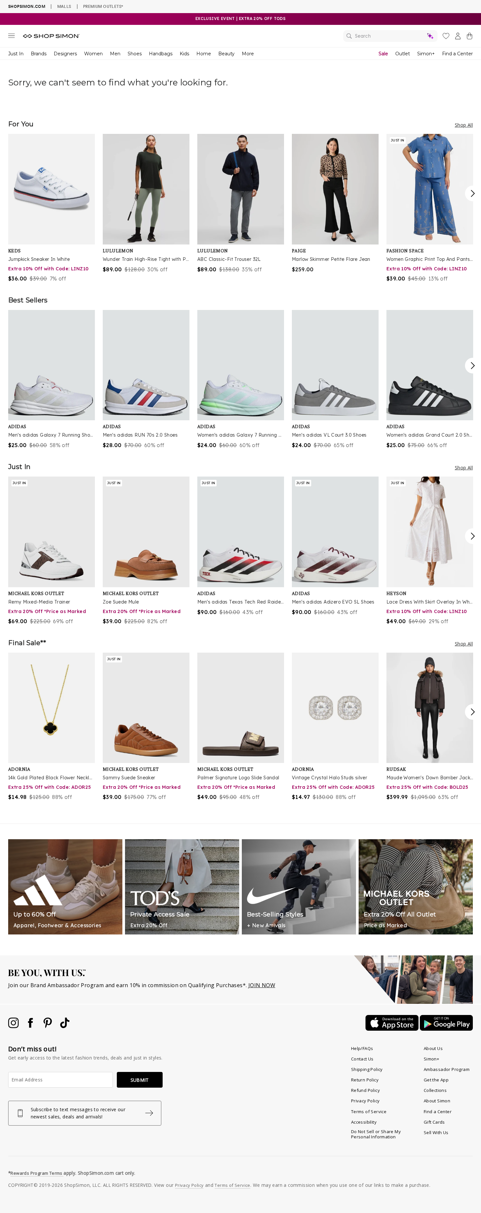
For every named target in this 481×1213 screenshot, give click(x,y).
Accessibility (364, 1122)
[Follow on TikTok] (65, 1026)
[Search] (390, 36)
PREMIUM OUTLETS (103, 6)
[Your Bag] (469, 37)
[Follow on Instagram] (14, 1026)
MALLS (64, 6)
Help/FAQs (362, 1048)
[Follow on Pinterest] (48, 1026)
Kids (184, 54)
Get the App (436, 1080)
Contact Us (362, 1059)
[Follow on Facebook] (31, 1026)
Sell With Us (436, 1132)
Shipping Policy (367, 1069)
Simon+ (426, 54)
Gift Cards (434, 1122)
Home (203, 54)
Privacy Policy (365, 1101)
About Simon (437, 1101)
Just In (16, 54)
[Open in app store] (392, 1028)
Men (115, 54)
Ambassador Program (447, 1069)
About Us (433, 1048)
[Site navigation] (11, 37)
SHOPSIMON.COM (26, 6)
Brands (38, 54)
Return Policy (365, 1080)
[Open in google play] (446, 1028)
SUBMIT (140, 1080)
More (248, 54)
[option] (51, 208)
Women (93, 54)
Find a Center (457, 54)
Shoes (135, 54)
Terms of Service (368, 1111)
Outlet (402, 54)
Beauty (226, 54)
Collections (435, 1090)
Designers (65, 54)
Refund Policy (365, 1090)
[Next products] (473, 193)
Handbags (160, 54)
